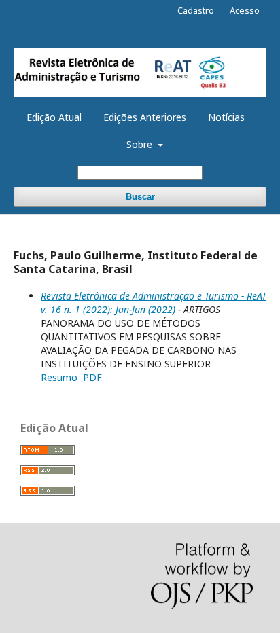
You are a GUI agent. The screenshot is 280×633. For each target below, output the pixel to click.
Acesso (245, 10)
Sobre (140, 144)
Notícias (226, 117)
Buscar (140, 197)
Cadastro (195, 10)
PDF (92, 377)
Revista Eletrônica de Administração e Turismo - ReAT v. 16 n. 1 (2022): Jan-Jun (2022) (153, 302)
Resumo (59, 377)
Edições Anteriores (144, 117)
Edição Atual (54, 117)
